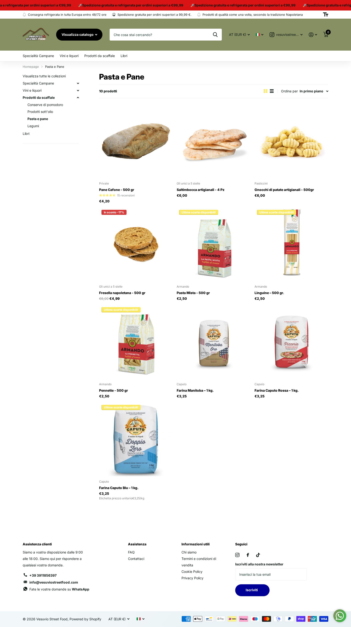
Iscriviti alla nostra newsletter (259, 564)
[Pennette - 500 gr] (136, 342)
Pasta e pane (37, 119)
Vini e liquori (69, 56)
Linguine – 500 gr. (269, 293)
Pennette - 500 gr (113, 390)
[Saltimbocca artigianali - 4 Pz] (213, 141)
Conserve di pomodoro (45, 105)
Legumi (33, 126)
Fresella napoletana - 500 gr (122, 293)
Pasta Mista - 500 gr (193, 293)
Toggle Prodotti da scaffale (78, 97)
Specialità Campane (38, 56)
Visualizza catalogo (78, 34)
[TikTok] (258, 555)
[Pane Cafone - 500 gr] (136, 141)
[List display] (272, 91)
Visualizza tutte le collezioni (44, 76)
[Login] (312, 34)
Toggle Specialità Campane (78, 83)
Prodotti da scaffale (99, 56)
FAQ (131, 552)
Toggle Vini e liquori (78, 90)
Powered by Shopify (85, 619)
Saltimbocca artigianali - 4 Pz (200, 190)
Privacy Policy (192, 578)
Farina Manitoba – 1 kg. (195, 390)
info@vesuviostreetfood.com (53, 582)
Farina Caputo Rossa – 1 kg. (277, 390)
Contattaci (136, 559)
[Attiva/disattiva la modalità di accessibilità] (325, 14)
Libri (124, 56)
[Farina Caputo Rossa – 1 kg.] (291, 342)
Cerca (215, 35)
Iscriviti (252, 590)
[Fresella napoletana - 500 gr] (136, 244)
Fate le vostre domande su (59, 589)
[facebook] (248, 555)
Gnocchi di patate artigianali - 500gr (284, 190)
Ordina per (289, 91)
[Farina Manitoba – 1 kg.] (213, 342)
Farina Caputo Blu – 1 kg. (118, 488)
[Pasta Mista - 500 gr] (213, 244)
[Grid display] (265, 91)
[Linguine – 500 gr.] (291, 244)
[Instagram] (237, 555)
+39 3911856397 (43, 575)
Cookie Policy (191, 571)
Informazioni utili (195, 544)
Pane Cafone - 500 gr (116, 190)
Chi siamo (189, 552)
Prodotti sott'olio (40, 112)
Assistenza (137, 544)
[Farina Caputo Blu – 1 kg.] (136, 439)
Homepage (31, 66)
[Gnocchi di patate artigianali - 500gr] (291, 141)
